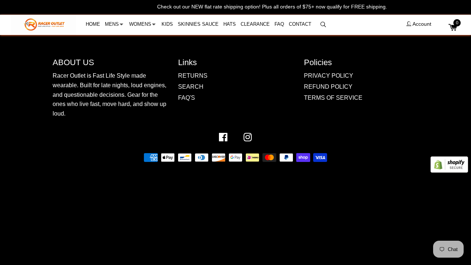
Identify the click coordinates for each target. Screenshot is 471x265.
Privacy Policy (328, 76)
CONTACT (300, 24)
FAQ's (186, 98)
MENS (112, 24)
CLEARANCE (255, 24)
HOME (93, 24)
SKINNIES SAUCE (198, 24)
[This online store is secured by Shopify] (449, 170)
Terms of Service (333, 98)
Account (421, 24)
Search (190, 87)
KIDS (167, 24)
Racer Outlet (226, 169)
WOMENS (140, 24)
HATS (229, 24)
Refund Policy (328, 87)
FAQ (279, 24)
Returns (193, 76)
